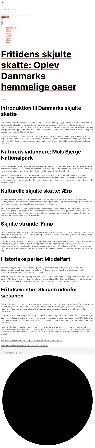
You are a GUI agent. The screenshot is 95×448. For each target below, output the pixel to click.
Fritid (4, 99)
